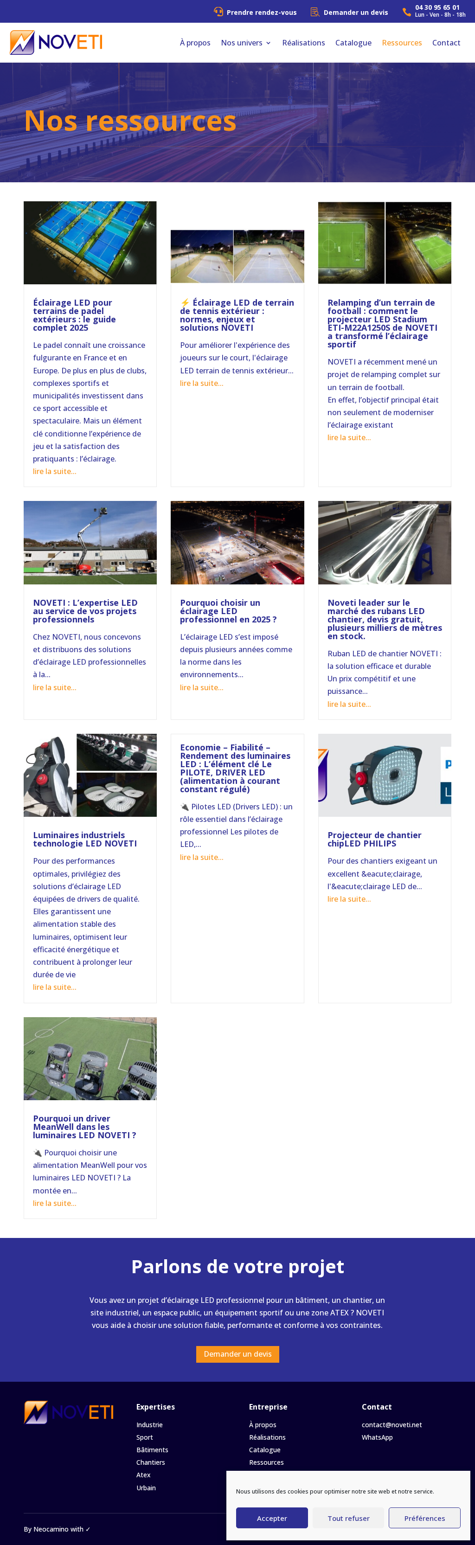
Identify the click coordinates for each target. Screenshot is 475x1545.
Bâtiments (152, 1449)
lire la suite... (55, 471)
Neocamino (51, 1529)
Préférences (424, 1518)
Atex (143, 1474)
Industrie (149, 1424)
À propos (195, 43)
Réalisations (303, 43)
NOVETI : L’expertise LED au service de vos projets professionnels (85, 611)
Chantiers (150, 1462)
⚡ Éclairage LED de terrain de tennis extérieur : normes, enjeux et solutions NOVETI (237, 315)
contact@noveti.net (392, 1424)
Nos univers (242, 43)
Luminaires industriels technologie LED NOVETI (85, 839)
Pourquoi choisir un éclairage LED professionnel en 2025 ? (228, 611)
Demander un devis (238, 1354)
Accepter (272, 1518)
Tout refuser (348, 1518)
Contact (446, 43)
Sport (144, 1437)
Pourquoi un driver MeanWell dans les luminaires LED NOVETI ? (84, 1127)
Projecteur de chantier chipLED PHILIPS (374, 839)
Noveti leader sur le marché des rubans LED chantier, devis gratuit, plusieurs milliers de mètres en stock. (384, 619)
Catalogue (353, 43)
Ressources (402, 43)
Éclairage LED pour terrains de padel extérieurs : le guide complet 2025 (74, 315)
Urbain (146, 1487)
